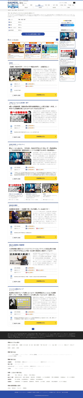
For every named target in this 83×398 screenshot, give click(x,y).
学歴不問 (37, 381)
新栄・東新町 (36, 344)
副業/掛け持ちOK (18, 377)
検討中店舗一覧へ (67, 25)
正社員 (9, 388)
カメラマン (26, 366)
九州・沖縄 (55, 5)
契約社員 (13, 388)
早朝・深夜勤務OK (55, 377)
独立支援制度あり (39, 379)
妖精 (9, 54)
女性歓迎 (48, 381)
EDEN (11, 63)
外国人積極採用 (54, 381)
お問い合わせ (59, 392)
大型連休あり (63, 377)
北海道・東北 (63, 5)
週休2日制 (33, 377)
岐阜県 (54, 7)
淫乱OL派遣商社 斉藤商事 (16, 245)
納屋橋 (21, 344)
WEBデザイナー (33, 366)
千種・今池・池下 (43, 344)
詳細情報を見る (41, 94)
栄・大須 (31, 344)
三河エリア (72, 344)
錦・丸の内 (26, 344)
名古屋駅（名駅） (15, 344)
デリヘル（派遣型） (33, 354)
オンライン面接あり (63, 381)
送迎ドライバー (44, 361)
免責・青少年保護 (65, 392)
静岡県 (40, 7)
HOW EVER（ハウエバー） (17, 144)
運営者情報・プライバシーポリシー (20, 392)
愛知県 (26, 7)
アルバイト (19, 388)
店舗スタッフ (24, 361)
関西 (31, 5)
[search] (66, 3)
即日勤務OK (38, 377)
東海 (39, 5)
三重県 (68, 7)
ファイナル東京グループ (16, 289)
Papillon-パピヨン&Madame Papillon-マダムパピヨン (36, 54)
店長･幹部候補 (17, 361)
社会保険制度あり (25, 379)
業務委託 (25, 388)
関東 (23, 5)
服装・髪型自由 (26, 377)
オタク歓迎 (42, 381)
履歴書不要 (31, 381)
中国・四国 (47, 5)
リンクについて (45, 392)
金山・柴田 (54, 344)
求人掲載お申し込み (52, 392)
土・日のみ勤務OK (46, 377)
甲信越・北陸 (71, 5)
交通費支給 (32, 379)
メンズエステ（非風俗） (12, 356)
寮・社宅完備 (17, 379)
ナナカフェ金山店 (46, 54)
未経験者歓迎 (17, 381)
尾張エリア (66, 344)
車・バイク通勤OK (71, 377)
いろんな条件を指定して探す (33, 34)
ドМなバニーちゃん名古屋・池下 (18, 102)
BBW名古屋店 (13, 205)
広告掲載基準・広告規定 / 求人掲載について (34, 392)
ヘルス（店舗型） (15, 354)
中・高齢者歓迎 (25, 381)
